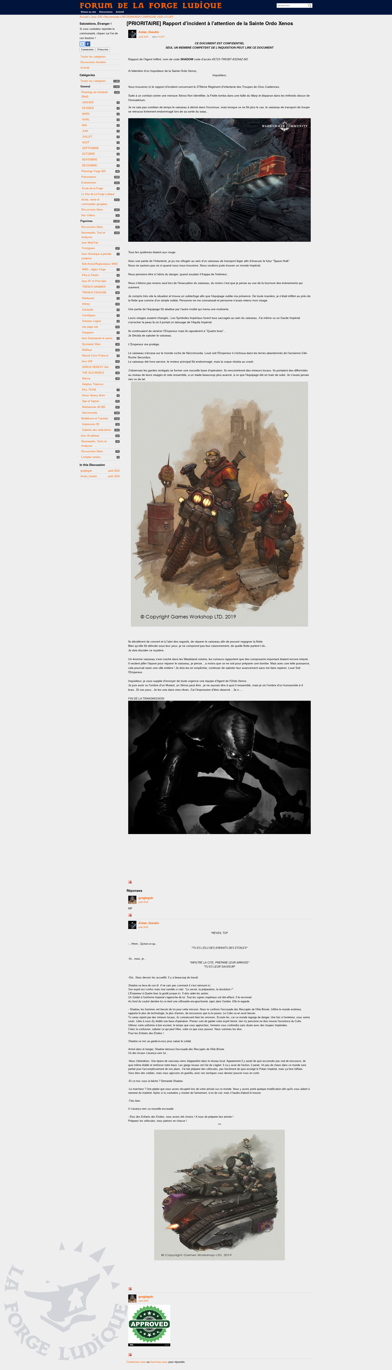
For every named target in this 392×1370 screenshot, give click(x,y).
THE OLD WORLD (93, 372)
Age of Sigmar (90, 401)
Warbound (88, 298)
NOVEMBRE (89, 159)
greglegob (145, 898)
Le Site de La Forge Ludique (98, 194)
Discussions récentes (93, 62)
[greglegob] (132, 900)
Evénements (88, 182)
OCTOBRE (88, 153)
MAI (84, 125)
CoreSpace (88, 315)
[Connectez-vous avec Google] (82, 43)
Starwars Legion (91, 321)
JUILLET (87, 136)
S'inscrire (102, 49)
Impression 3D (90, 424)
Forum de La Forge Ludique (151, 5)
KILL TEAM (89, 389)
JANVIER (88, 102)
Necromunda (89, 412)
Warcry (86, 378)
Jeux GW (86, 361)
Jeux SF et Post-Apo (93, 281)
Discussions (105, 12)
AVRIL (86, 119)
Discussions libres (92, 209)
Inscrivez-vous (159, 1361)
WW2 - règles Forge (94, 269)
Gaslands (87, 309)
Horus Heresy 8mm (93, 395)
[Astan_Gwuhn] (132, 34)
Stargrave (88, 332)
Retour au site (88, 12)
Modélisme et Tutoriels (94, 418)
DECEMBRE (89, 165)
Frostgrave (88, 248)
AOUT (85, 142)
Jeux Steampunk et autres (96, 338)
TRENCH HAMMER (94, 286)
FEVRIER (88, 108)
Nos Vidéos (88, 215)
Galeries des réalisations (96, 429)
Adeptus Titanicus (93, 384)
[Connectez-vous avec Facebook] (87, 43)
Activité (120, 12)
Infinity (86, 303)
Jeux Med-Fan (89, 242)
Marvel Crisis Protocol (95, 355)
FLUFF (161, 37)
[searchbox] (294, 5)
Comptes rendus (91, 457)
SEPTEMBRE (90, 148)
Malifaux (87, 349)
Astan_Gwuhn (148, 32)
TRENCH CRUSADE (94, 292)
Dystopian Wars (91, 344)
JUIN (85, 131)
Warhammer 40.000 (93, 407)
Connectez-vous (136, 1361)
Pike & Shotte (90, 275)
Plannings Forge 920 (93, 171)
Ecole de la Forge (92, 188)
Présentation (88, 176)
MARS (86, 113)
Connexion (87, 49)
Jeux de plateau (89, 435)
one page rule (90, 326)
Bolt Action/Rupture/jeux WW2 (100, 263)
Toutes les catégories (93, 56)
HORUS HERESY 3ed (95, 367)
